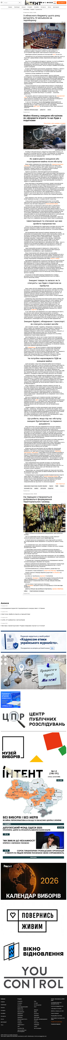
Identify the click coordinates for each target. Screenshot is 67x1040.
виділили (42, 576)
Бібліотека (20, 1009)
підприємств (31, 347)
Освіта (35, 1020)
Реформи (36, 1024)
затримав (30, 585)
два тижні (37, 106)
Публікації (17, 7)
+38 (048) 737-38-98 (56, 1008)
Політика (36, 1022)
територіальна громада (37, 591)
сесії (54, 54)
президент (36, 578)
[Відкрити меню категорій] (1, 2)
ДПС (37, 400)
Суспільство (38, 9)
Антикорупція (37, 1004)
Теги (2, 1024)
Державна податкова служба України (35, 486)
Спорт (35, 1026)
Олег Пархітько (60, 483)
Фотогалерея (37, 1028)
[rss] (52, 2)
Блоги (49, 7)
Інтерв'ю (30, 7)
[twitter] (43, 2)
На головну (26, 9)
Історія (36, 1003)
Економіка (20, 1015)
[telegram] (50, 2)
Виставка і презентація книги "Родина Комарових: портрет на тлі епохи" (23, 625)
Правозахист (21, 1024)
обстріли (43, 488)
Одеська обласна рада (31, 109)
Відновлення (21, 1011)
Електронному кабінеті (51, 476)
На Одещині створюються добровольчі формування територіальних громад (37, 499)
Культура (36, 1017)
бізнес (62, 486)
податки (50, 488)
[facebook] (41, 2)
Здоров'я (36, 1015)
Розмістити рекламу (56, 1021)
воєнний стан (28, 488)
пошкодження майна (52, 203)
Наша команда (55, 1013)
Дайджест (20, 1013)
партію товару (55, 258)
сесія (49, 109)
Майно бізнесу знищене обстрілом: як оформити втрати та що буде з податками (43, 118)
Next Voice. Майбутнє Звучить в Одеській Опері (16, 614)
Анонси (23, 7)
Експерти (43, 7)
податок (33, 309)
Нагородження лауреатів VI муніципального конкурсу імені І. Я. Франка (23, 608)
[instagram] (45, 2)
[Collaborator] (33, 699)
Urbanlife (20, 1001)
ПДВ (56, 486)
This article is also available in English (54, 123)
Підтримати (61, 2)
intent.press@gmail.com (57, 1006)
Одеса (51, 486)
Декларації (56, 7)
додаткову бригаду (50, 570)
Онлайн (19, 1020)
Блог (35, 1006)
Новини (10, 7)
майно (36, 488)
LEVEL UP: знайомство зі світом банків (13, 620)
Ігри (35, 1001)
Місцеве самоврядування (40, 1019)
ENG (54, 3)
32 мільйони (56, 572)
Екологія (36, 1013)
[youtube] (48, 2)
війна (25, 591)
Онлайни (36, 7)
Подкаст (20, 1022)
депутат (42, 109)
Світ (19, 1026)
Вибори (36, 1009)
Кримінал (20, 1017)
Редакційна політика (56, 1015)
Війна (35, 1011)
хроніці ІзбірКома (57, 588)
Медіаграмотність (22, 1019)
